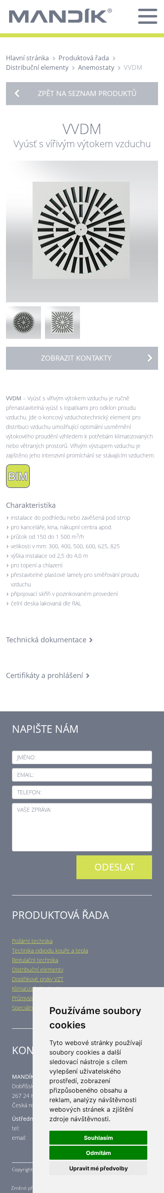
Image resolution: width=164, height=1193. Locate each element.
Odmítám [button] (98, 1152)
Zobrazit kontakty (76, 358)
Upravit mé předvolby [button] (98, 1168)
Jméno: (26, 757)
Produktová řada (84, 58)
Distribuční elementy (37, 67)
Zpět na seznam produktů (87, 93)
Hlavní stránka (27, 58)
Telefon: (29, 792)
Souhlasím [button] (98, 1137)
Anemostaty (96, 67)
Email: (25, 774)
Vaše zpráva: (34, 809)
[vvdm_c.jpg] (62, 322)
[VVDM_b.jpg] (23, 322)
